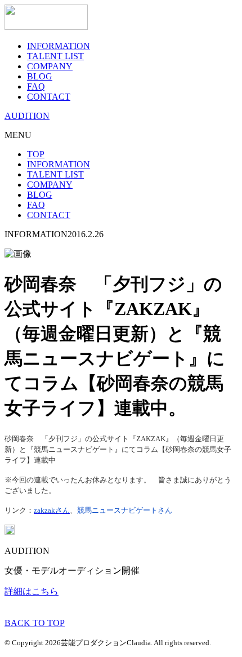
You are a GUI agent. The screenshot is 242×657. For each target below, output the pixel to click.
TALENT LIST (55, 56)
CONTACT (48, 96)
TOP (35, 154)
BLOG (39, 76)
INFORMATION (58, 46)
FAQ (36, 86)
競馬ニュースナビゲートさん (124, 510)
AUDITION (27, 116)
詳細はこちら (32, 591)
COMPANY (50, 66)
